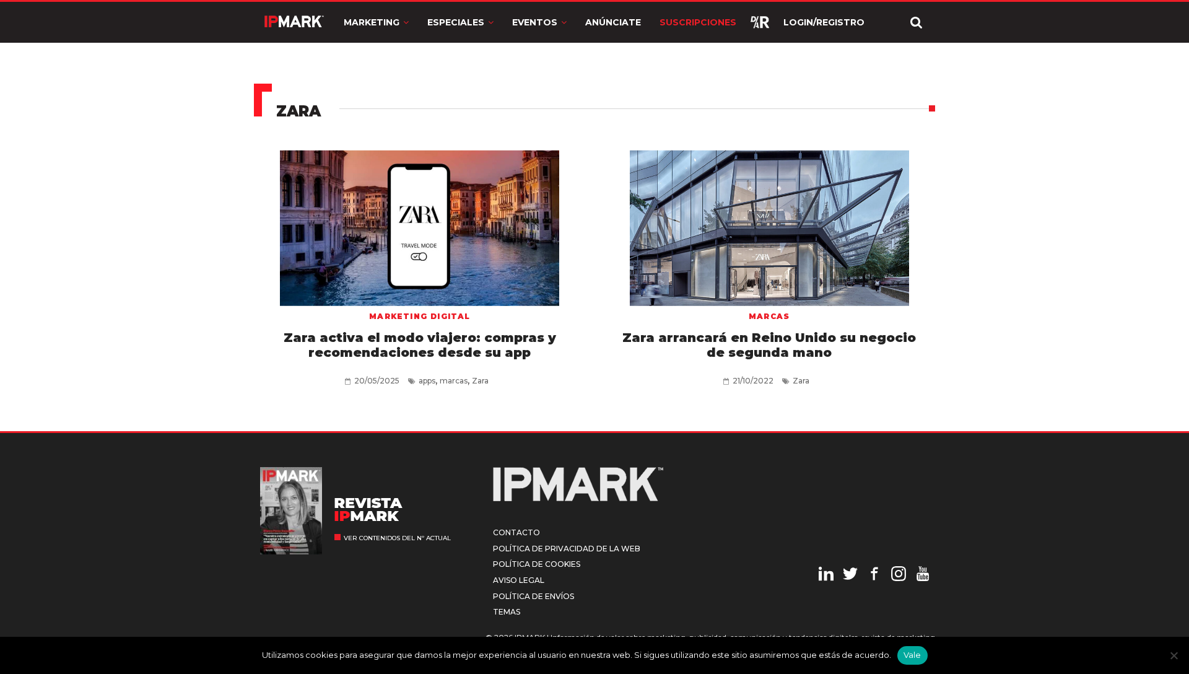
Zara (480, 380)
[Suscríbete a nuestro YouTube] (922, 575)
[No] (1173, 655)
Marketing (371, 22)
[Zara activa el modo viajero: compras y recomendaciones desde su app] (420, 224)
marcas (454, 380)
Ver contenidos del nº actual (397, 538)
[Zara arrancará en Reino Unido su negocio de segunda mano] (769, 224)
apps (427, 380)
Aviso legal (518, 580)
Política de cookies (536, 564)
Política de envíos (533, 596)
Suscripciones (698, 22)
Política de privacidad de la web (566, 548)
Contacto (516, 532)
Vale (912, 655)
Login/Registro (824, 22)
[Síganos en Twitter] (850, 575)
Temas (506, 611)
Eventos (534, 22)
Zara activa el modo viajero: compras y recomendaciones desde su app (420, 345)
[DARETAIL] (760, 22)
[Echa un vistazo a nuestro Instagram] (898, 575)
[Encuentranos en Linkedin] (826, 575)
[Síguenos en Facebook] (874, 575)
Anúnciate (613, 22)
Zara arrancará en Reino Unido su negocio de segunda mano (769, 345)
